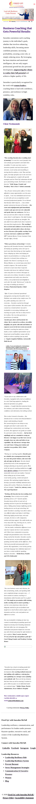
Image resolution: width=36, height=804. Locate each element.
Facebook (15, 748)
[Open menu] (34, 4)
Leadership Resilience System (17, 761)
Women (8, 778)
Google (33, 748)
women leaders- (20, 85)
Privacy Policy (24, 708)
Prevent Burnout (11, 764)
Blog (7, 781)
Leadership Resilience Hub (16, 757)
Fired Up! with (20, 795)
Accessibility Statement (24, 798)
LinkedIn (6, 748)
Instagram (24, 748)
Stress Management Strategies (17, 767)
